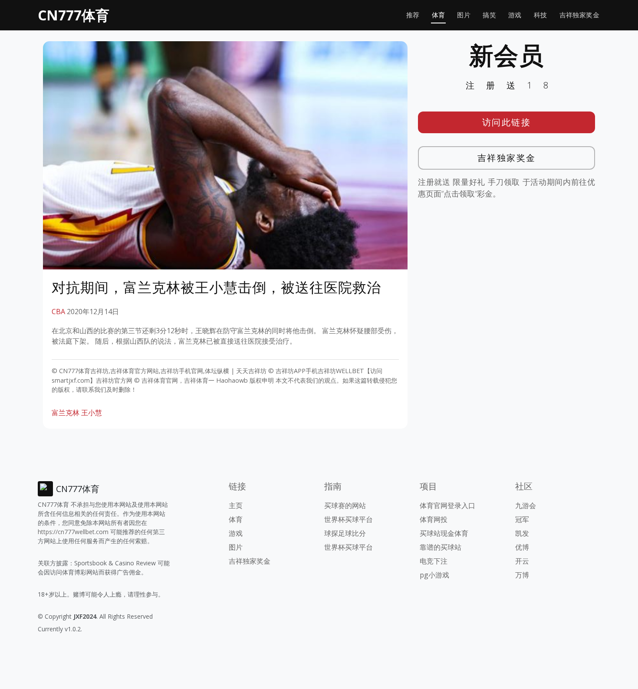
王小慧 (91, 412)
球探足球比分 (345, 533)
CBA (58, 311)
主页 (236, 505)
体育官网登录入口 (447, 505)
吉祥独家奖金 (579, 15)
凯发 (522, 533)
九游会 (525, 505)
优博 (522, 547)
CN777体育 (73, 15)
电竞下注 (433, 561)
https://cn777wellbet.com (73, 532)
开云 (522, 561)
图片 (463, 15)
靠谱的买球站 (440, 547)
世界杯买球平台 (348, 519)
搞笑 (489, 15)
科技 (540, 15)
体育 (438, 15)
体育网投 (433, 519)
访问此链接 (506, 122)
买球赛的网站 (345, 505)
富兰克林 (65, 412)
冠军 (522, 519)
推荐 (413, 15)
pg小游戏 (434, 575)
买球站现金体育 (444, 533)
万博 (522, 575)
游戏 (515, 15)
